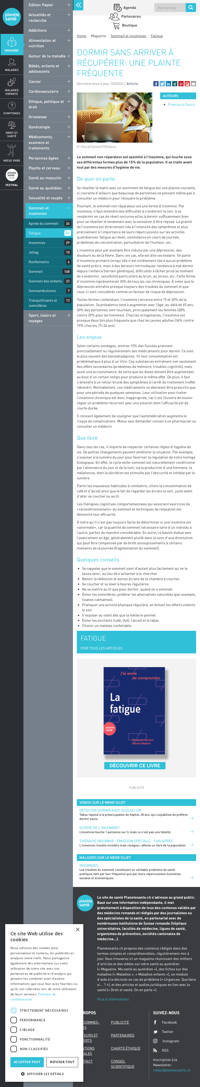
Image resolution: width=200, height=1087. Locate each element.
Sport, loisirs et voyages (42, 318)
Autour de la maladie (47, 56)
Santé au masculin (45, 177)
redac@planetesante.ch (172, 1070)
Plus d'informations (113, 999)
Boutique (129, 25)
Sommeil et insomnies (39, 211)
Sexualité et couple (46, 197)
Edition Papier (41, 4)
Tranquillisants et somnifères (43, 303)
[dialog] (44, 1003)
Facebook (169, 1022)
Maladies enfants (12, 91)
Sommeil (36, 271)
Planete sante (12, 17)
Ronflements (39, 262)
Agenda (129, 7)
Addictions (38, 30)
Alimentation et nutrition (42, 43)
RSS (165, 1050)
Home (81, 36)
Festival (11, 185)
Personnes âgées (44, 158)
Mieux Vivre (11, 160)
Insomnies (37, 242)
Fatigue (35, 233)
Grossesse (38, 116)
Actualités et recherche (40, 17)
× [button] (77, 930)
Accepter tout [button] (27, 1062)
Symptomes (11, 113)
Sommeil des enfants (45, 281)
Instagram (170, 1041)
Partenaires (131, 16)
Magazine (12, 50)
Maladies (12, 69)
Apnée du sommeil (43, 223)
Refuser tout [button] (62, 1062)
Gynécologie (39, 126)
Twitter (167, 1031)
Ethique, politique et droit (46, 104)
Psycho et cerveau (44, 167)
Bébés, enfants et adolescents (44, 68)
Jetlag (34, 252)
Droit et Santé (12, 134)
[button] (156, 83)
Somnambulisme (42, 290)
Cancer (35, 81)
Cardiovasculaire (43, 91)
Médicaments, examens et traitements (41, 142)
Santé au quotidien (45, 187)
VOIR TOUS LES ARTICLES (101, 648)
